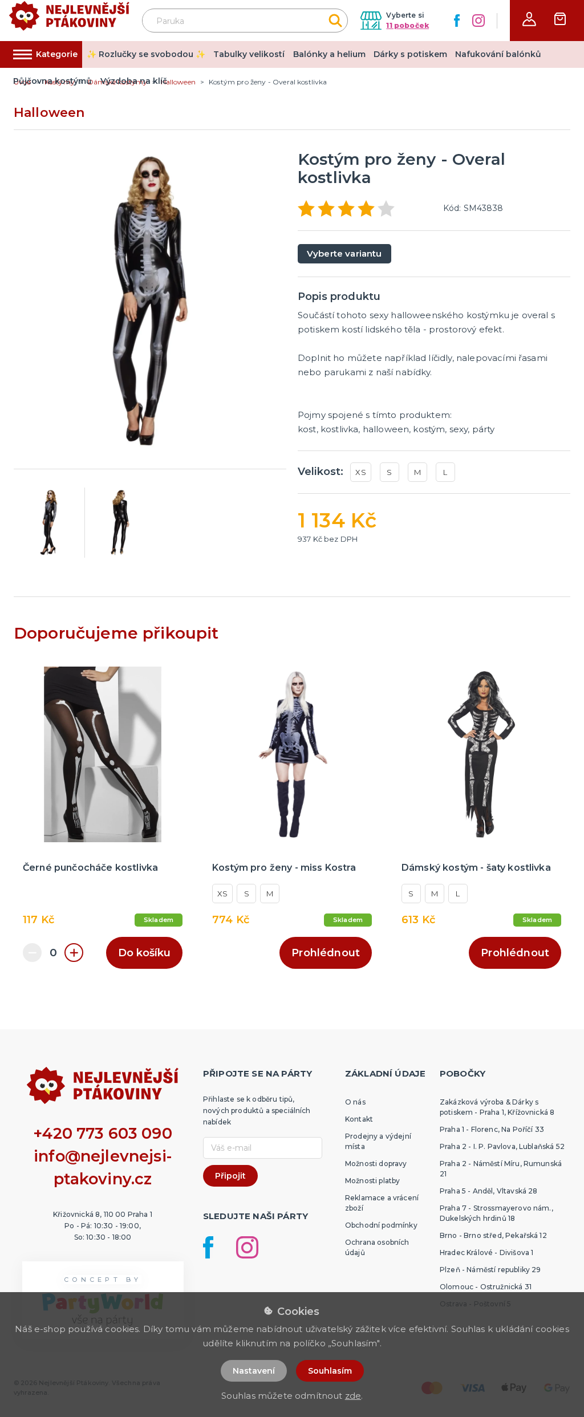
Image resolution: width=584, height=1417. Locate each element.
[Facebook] (457, 20)
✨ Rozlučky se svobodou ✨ (146, 54)
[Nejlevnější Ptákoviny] (69, 20)
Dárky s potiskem (410, 54)
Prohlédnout (325, 953)
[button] (529, 19)
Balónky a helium (329, 54)
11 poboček (407, 25)
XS (360, 472)
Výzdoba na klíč (133, 81)
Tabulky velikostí (249, 54)
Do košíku (144, 953)
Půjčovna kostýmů (52, 81)
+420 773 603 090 (102, 1133)
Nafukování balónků (498, 54)
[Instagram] (478, 20)
